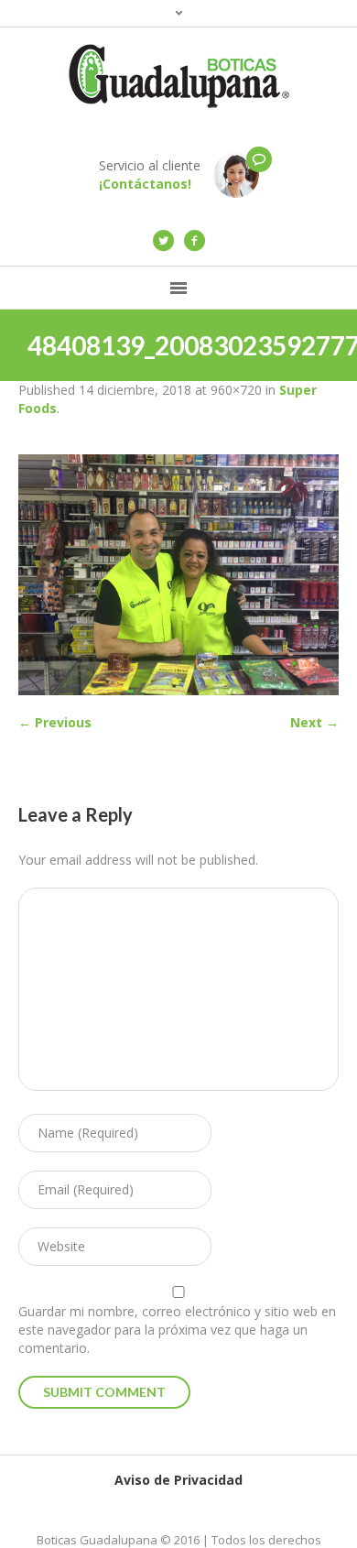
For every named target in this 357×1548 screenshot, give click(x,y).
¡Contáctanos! (145, 183)
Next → (314, 722)
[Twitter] (163, 241)
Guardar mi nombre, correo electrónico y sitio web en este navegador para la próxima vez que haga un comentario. (177, 1330)
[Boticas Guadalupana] (178, 76)
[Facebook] (194, 241)
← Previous (55, 722)
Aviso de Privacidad (178, 1479)
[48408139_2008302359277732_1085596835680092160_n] (178, 574)
